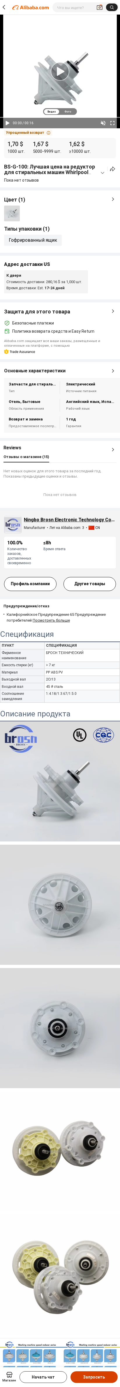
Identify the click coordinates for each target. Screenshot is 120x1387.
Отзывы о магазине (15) (26, 457)
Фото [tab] (67, 111)
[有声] (103, 123)
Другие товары (89, 583)
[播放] (7, 123)
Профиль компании (30, 583)
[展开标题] (102, 173)
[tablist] (60, 111)
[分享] (112, 169)
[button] (28, 133)
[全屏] (112, 123)
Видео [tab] (51, 111)
